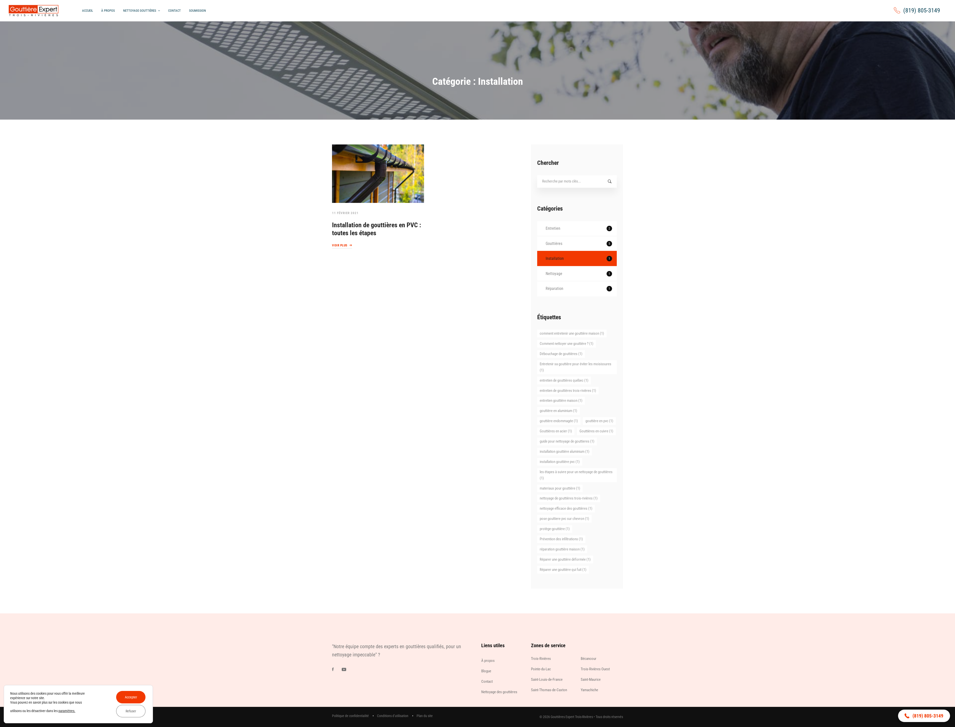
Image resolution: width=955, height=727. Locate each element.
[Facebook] (333, 669)
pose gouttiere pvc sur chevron (564, 518)
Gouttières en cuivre (596, 431)
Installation (578, 258)
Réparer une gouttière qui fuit (563, 569)
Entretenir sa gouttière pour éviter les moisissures (575, 367)
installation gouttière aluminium (564, 451)
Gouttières (578, 243)
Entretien (578, 228)
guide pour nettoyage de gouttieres (567, 441)
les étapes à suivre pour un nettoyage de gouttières (576, 475)
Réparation (578, 288)
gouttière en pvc (599, 421)
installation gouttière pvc (560, 461)
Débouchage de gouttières (561, 354)
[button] (924, 716)
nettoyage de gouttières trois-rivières (569, 498)
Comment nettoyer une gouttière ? (566, 343)
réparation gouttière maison (562, 549)
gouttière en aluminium (558, 411)
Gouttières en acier (556, 431)
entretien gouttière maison (561, 400)
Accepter (131, 697)
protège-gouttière (555, 529)
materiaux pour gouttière (560, 488)
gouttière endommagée (559, 421)
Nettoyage (578, 273)
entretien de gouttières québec (564, 380)
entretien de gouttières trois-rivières (568, 390)
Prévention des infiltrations (561, 539)
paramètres (66, 711)
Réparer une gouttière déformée (565, 559)
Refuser (131, 711)
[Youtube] (344, 669)
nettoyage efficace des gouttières (566, 508)
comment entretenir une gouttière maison (572, 333)
